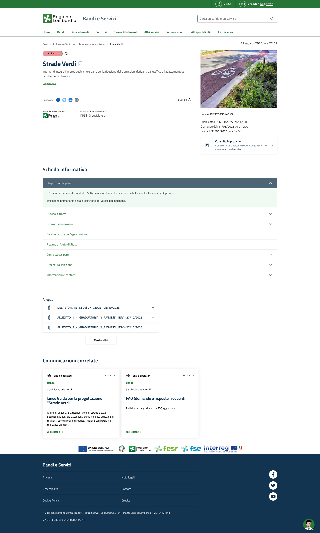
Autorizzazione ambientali (92, 44)
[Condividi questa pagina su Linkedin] (70, 99)
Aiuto (227, 4)
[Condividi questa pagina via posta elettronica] (77, 99)
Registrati (266, 4)
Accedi (252, 4)
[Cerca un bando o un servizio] (272, 18)
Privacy (47, 477)
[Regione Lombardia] (51, 116)
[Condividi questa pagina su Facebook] (58, 99)
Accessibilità (50, 489)
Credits (126, 500)
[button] (80, 63)
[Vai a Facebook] (273, 474)
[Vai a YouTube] (273, 496)
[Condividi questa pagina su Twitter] (64, 99)
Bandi (45, 44)
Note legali (128, 477)
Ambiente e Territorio (63, 44)
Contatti (127, 489)
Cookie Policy (51, 500)
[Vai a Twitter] (273, 485)
